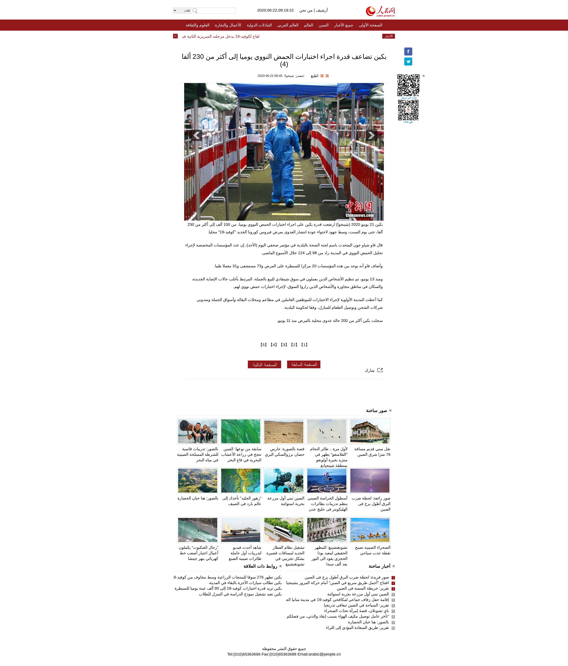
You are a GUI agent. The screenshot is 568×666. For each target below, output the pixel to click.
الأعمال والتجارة (228, 25)
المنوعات (299, 36)
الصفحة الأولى (370, 25)
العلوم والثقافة (197, 25)
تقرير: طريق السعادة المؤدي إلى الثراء (357, 627)
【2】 (294, 345)
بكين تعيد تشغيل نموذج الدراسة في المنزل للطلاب (240, 594)
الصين (324, 25)
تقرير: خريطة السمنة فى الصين (363, 588)
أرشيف (321, 10)
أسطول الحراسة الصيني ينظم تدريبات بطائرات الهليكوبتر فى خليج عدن (327, 503)
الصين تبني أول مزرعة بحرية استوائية (358, 594)
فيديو (265, 36)
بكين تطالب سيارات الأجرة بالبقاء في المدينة (245, 583)
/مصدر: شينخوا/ (294, 75)
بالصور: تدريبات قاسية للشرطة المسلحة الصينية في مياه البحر (197, 454)
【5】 (263, 345)
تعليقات (280, 36)
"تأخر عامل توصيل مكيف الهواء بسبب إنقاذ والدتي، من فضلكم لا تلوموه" (329, 616)
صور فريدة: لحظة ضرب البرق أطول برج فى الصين (347, 577)
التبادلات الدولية (259, 25)
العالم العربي (287, 25)
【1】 (304, 345)
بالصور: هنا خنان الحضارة (198, 498)
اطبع (314, 75)
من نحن (306, 10)
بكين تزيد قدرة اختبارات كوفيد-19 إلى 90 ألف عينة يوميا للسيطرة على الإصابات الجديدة (210, 588)
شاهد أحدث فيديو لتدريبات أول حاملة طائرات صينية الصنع (245, 553)
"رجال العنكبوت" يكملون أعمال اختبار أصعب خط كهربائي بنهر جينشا (198, 553)
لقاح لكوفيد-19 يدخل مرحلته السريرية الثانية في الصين (225, 36)
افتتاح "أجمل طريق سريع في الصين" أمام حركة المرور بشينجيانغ (336, 583)
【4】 (274, 345)
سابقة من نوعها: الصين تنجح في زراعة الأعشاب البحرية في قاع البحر (241, 454)
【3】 (284, 345)
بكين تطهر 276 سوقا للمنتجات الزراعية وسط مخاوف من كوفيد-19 (227, 577)
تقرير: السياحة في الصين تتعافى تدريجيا (356, 605)
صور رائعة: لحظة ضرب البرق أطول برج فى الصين (371, 503)
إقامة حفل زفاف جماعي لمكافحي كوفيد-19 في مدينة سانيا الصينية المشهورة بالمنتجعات (316, 599)
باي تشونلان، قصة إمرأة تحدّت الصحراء (356, 611)
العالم (308, 25)
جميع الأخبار (343, 25)
